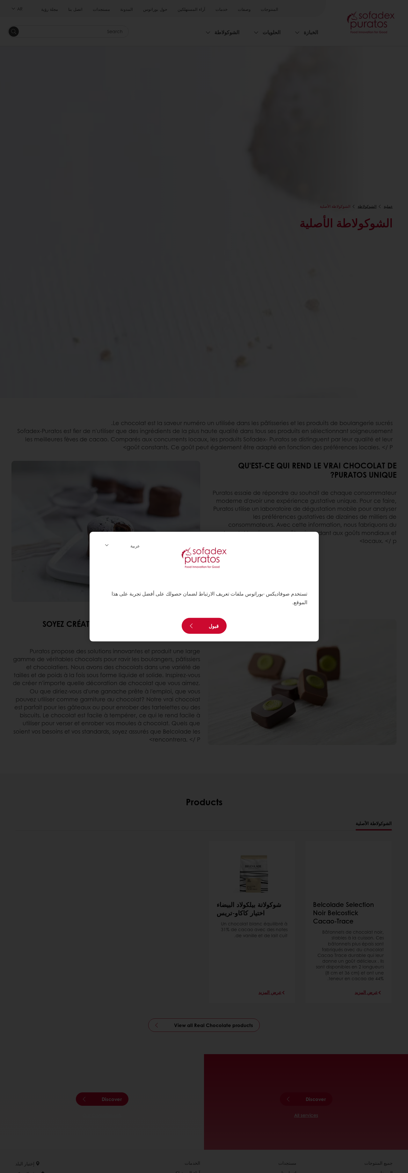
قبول (214, 625)
